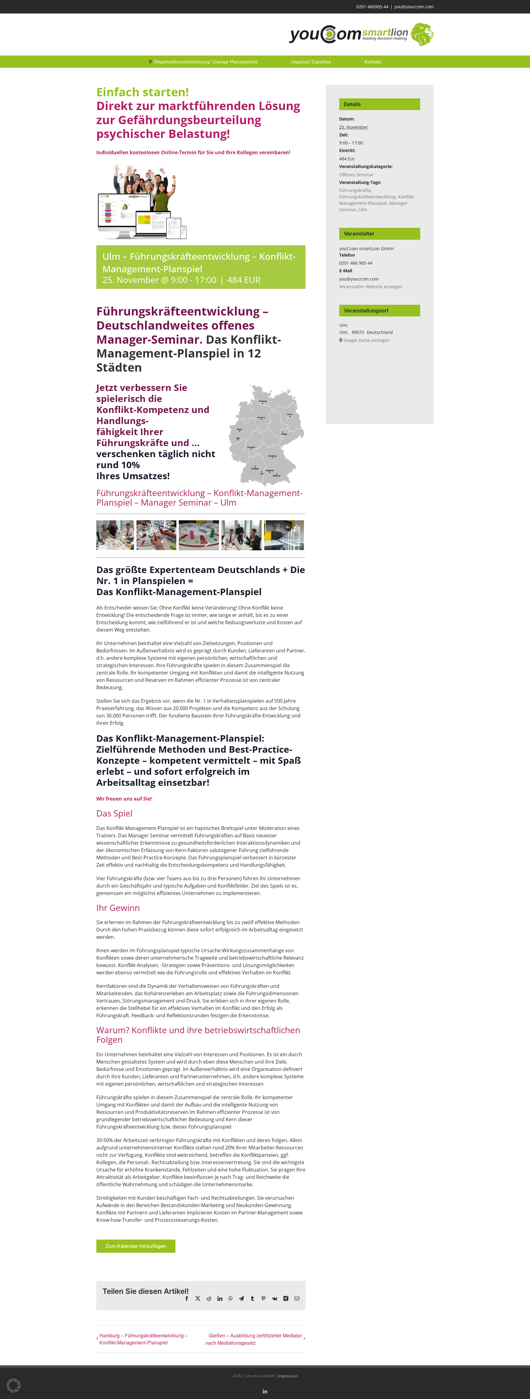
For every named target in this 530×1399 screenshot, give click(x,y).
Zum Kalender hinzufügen (136, 1246)
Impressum (288, 1375)
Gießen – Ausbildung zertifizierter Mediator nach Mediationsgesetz (253, 1339)
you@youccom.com (414, 7)
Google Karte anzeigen (367, 340)
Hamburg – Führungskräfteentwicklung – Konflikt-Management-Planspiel (143, 1339)
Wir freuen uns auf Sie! (124, 798)
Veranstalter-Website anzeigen (370, 286)
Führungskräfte (355, 190)
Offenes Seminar (356, 175)
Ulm (228, 502)
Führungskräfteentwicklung (367, 197)
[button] (13, 1385)
